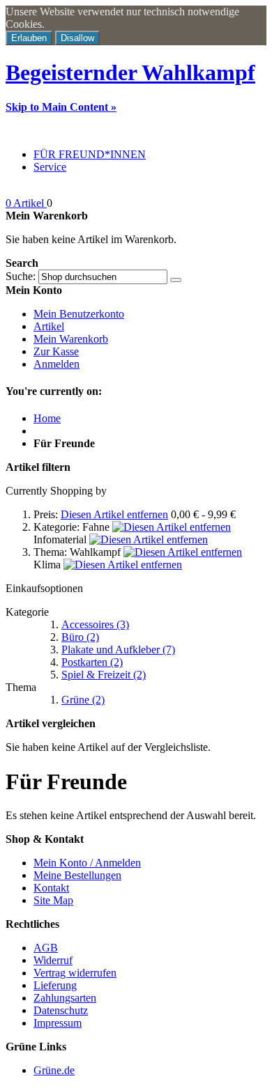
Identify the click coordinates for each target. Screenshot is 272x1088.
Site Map (53, 900)
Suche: (21, 276)
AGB (45, 948)
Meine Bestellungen (77, 875)
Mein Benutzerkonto (78, 314)
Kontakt (51, 888)
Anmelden (56, 364)
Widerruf (53, 960)
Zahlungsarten (64, 998)
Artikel (48, 326)
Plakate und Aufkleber (118, 649)
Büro (80, 637)
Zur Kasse (56, 351)
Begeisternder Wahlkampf (130, 72)
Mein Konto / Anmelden (87, 863)
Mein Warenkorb (70, 339)
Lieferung (55, 985)
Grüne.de (54, 1070)
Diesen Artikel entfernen (114, 514)
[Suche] (175, 280)
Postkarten (92, 662)
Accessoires (95, 624)
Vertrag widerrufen (74, 973)
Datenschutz (60, 1010)
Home (47, 418)
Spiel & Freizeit (103, 675)
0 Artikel (26, 203)
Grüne (83, 700)
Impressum (57, 1023)
